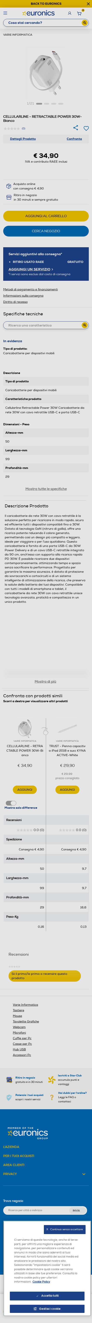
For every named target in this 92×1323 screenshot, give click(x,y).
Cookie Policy (41, 1281)
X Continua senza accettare (64, 1229)
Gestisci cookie (50, 1309)
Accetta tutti (50, 1295)
